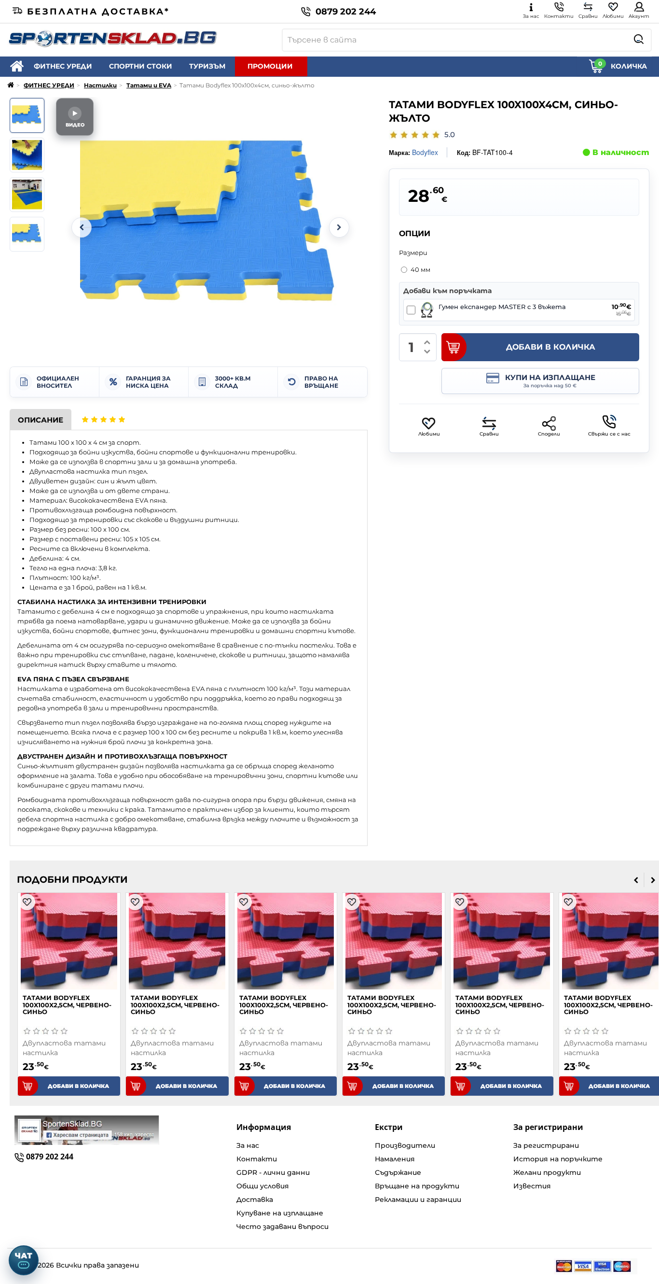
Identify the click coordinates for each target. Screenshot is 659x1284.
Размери (413, 252)
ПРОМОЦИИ (270, 66)
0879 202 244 (346, 11)
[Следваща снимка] (339, 227)
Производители (405, 1145)
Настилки (100, 85)
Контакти (256, 1159)
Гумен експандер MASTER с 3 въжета (502, 306)
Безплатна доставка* (98, 11)
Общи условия (262, 1186)
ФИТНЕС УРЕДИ (63, 66)
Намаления (395, 1159)
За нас (247, 1145)
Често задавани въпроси (282, 1226)
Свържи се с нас (609, 434)
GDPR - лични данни (273, 1172)
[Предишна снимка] (81, 227)
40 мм (420, 269)
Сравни (489, 434)
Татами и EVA (148, 85)
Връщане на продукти (417, 1186)
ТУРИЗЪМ (207, 66)
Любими (429, 434)
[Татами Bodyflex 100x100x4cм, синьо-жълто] (27, 115)
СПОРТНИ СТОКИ (140, 66)
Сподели (549, 434)
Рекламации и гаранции (418, 1199)
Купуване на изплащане (279, 1213)
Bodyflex (425, 152)
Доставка (254, 1199)
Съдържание (398, 1172)
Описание (40, 419)
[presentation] (636, 880)
